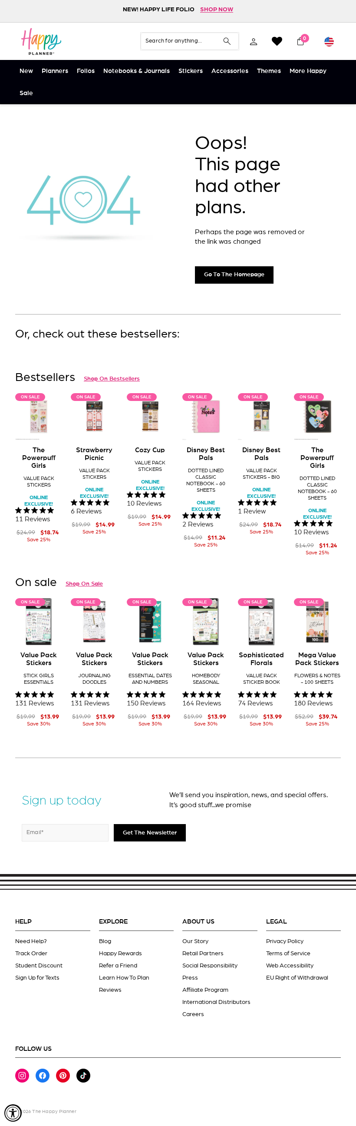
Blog (105, 941)
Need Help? (31, 941)
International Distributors (216, 1002)
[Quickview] (49, 427)
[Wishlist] (277, 41)
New (26, 71)
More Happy (308, 71)
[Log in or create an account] (253, 41)
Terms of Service (288, 953)
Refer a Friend (118, 966)
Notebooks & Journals (136, 71)
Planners (55, 71)
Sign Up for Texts (37, 978)
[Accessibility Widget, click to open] (13, 1113)
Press (190, 978)
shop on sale (84, 584)
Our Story (195, 941)
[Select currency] (329, 41)
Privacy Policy (284, 941)
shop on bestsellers (112, 379)
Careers (193, 1014)
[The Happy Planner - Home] (41, 41)
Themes (269, 71)
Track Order (31, 953)
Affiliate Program (205, 990)
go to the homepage (234, 275)
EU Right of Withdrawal (297, 978)
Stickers (190, 71)
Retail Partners (203, 953)
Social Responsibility (209, 966)
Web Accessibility (289, 966)
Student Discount (39, 966)
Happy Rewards (120, 953)
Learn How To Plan (124, 978)
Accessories (229, 71)
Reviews (110, 990)
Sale (26, 93)
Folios (86, 71)
